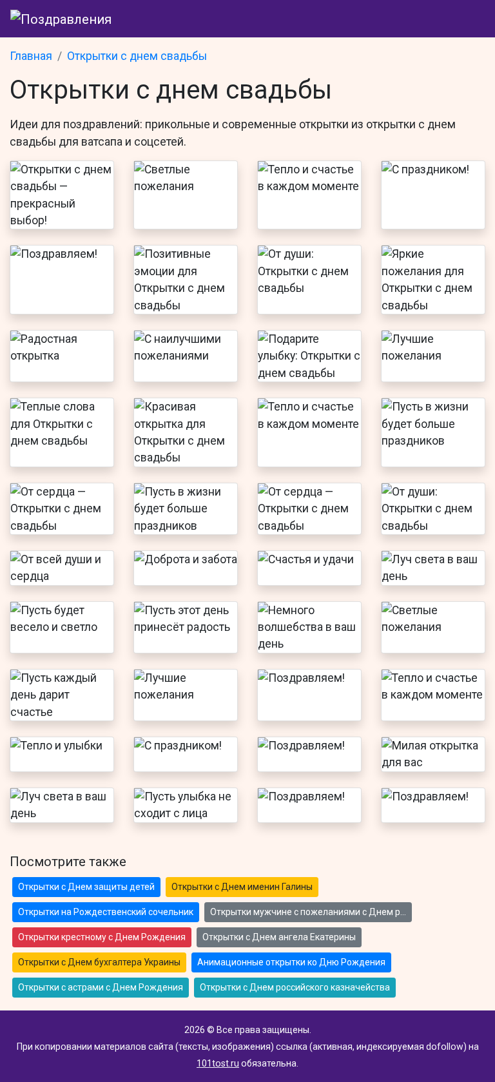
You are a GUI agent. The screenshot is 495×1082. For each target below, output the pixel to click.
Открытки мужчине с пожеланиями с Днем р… (308, 912)
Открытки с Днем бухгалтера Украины (99, 962)
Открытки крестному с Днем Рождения (102, 937)
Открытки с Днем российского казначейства (295, 987)
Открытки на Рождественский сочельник (105, 912)
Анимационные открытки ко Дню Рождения (291, 962)
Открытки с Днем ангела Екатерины (279, 937)
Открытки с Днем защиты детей (86, 887)
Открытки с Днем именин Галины (242, 887)
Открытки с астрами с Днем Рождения (100, 987)
